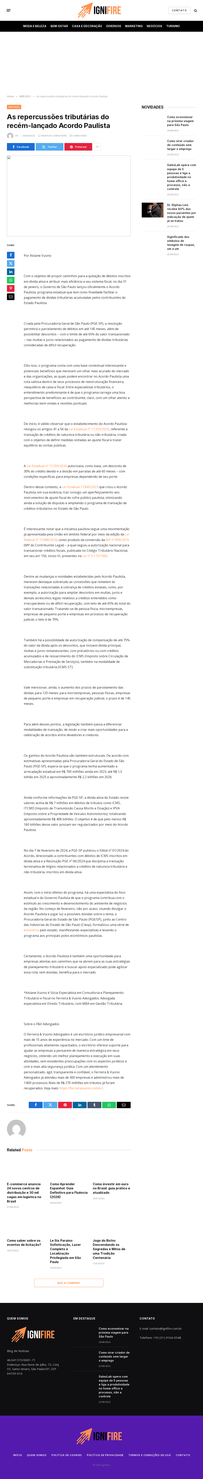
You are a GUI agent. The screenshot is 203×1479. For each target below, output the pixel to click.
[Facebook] (10, 255)
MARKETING (134, 26)
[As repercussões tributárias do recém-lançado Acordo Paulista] (69, 196)
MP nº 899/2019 (117, 540)
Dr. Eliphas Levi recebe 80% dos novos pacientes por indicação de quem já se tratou (181, 212)
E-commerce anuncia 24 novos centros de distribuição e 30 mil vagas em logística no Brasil (24, 1192)
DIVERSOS (113, 26)
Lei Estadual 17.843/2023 (80, 487)
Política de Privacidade (105, 1455)
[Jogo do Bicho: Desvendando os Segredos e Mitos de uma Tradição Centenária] (112, 1224)
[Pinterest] (10, 288)
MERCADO (14, 106)
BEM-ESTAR (59, 26)
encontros (31, 930)
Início (17, 1455)
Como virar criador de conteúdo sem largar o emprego (180, 145)
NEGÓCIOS (154, 26)
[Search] (195, 10)
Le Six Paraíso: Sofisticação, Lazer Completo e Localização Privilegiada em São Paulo (65, 1251)
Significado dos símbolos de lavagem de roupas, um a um (181, 242)
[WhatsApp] (10, 280)
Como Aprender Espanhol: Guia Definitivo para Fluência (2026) (69, 1190)
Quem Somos (37, 1455)
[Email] (10, 296)
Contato (183, 1455)
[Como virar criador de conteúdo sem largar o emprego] (153, 146)
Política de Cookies (67, 1455)
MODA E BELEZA (34, 26)
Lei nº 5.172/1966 (94, 556)
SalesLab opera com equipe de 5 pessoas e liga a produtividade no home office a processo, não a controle (181, 176)
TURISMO (173, 26)
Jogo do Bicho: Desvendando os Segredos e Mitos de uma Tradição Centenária (109, 1249)
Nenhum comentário (54, 135)
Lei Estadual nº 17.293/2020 (89, 429)
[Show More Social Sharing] (97, 147)
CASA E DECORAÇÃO (87, 26)
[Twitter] (10, 263)
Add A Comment (68, 1283)
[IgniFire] (101, 10)
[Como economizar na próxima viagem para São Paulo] (153, 122)
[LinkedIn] (10, 271)
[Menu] (9, 10)
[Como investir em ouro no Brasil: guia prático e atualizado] (112, 1168)
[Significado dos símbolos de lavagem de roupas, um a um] (153, 242)
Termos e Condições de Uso (149, 1455)
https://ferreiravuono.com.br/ (81, 1088)
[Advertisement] (101, 63)
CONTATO (179, 10)
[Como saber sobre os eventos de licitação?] (26, 1224)
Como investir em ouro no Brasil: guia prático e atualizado (111, 1188)
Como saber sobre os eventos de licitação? (24, 1243)
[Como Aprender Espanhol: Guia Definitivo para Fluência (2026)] (69, 1168)
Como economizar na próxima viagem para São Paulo (180, 121)
